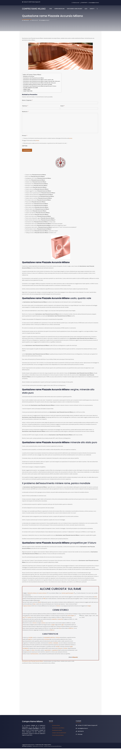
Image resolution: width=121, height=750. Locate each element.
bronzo (58, 605)
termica (58, 637)
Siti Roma (59, 746)
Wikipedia (74, 657)
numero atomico (42, 593)
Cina (60, 628)
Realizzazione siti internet (38, 746)
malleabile (55, 643)
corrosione (46, 639)
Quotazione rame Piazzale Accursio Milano (33, 78)
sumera (43, 622)
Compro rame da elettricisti (59, 732)
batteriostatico (35, 653)
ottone (65, 648)
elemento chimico (32, 593)
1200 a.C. (52, 630)
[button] (97, 9)
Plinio (39, 602)
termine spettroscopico (68, 593)
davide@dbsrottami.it (83, 728)
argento (30, 639)
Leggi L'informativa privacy (28, 744)
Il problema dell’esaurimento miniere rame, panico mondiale (37, 84)
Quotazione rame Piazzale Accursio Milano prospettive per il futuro (39, 86)
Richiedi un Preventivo (28, 76)
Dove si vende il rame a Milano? (74, 8)
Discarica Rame (56, 725)
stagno (89, 605)
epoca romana (27, 605)
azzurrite (60, 619)
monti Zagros (71, 615)
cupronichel (47, 650)
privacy (70, 138)
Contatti (92, 8)
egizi (62, 624)
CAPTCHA (24, 145)
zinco (33, 650)
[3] (25, 617)
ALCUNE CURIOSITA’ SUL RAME (30, 87)
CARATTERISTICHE (27, 91)
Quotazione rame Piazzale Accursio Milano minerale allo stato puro (39, 82)
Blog (86, 8)
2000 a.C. (71, 628)
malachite (54, 619)
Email (62, 105)
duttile (50, 643)
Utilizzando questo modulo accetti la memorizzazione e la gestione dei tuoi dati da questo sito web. (45, 143)
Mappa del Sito (47, 744)
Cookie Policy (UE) (39, 744)
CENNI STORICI (26, 89)
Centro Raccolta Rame (58, 735)
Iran (24, 617)
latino (95, 596)
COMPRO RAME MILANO (34, 8)
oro (42, 621)
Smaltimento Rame (57, 730)
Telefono (25, 105)
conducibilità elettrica (49, 637)
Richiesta (25, 111)
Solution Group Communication (50, 746)
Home (50, 8)
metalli (57, 646)
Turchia (29, 617)
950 (44, 598)
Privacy (24, 135)
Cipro (34, 604)
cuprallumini (55, 650)
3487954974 (81, 731)
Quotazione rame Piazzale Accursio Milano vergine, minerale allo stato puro (41, 81)
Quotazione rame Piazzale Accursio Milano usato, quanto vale (38, 79)
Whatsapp (80, 734)
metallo (31, 637)
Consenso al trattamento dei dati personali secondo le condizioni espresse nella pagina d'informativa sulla (47, 138)
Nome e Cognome (27, 100)
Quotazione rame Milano (58, 727)
